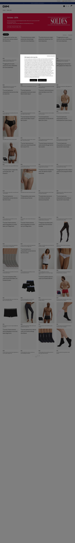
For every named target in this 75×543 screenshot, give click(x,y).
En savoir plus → (33, 80)
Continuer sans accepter (51, 55)
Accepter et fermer (42, 80)
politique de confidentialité (34, 76)
